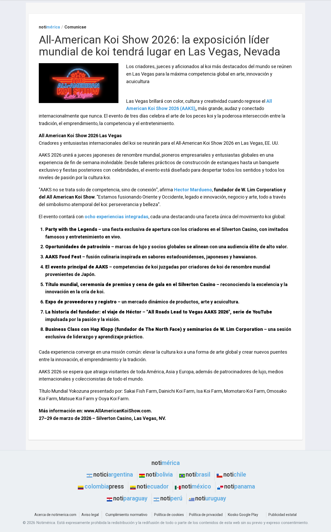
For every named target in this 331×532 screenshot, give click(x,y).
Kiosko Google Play (243, 515)
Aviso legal (90, 515)
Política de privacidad (206, 515)
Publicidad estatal (282, 515)
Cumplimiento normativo (126, 515)
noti (49, 27)
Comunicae (75, 27)
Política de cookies (169, 515)
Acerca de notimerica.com (55, 515)
